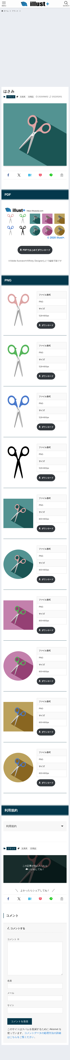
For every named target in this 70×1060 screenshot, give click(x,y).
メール (10, 993)
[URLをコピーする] (62, 175)
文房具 (22, 97)
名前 (9, 980)
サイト (10, 1005)
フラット (10, 97)
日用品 (31, 97)
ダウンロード (47, 325)
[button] (8, 175)
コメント (13, 939)
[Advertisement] (35, 48)
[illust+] (35, 4)
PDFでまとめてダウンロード (36, 250)
